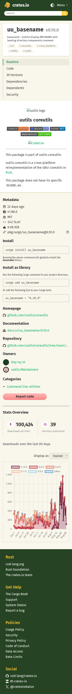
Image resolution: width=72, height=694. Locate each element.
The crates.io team (19, 575)
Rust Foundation (17, 569)
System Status (16, 605)
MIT (9, 217)
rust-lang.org (15, 564)
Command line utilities (23, 387)
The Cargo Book (17, 594)
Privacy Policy (16, 640)
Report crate (25, 396)
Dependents (15, 88)
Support (11, 600)
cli (11, 46)
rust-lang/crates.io (21, 676)
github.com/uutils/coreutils (27, 315)
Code (10, 68)
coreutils (25, 46)
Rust (9, 172)
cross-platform (46, 46)
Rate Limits (14, 657)
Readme (12, 62)
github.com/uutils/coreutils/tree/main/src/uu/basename (38, 345)
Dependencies (16, 81)
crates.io (20, 5)
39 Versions (14, 75)
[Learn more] (67, 232)
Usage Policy (15, 629)
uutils (27, 51)
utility (13, 51)
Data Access (14, 651)
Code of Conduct (17, 646)
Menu (61, 5)
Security (12, 94)
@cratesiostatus (20, 687)
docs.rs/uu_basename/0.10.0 (28, 330)
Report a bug (15, 610)
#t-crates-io (16, 681)
